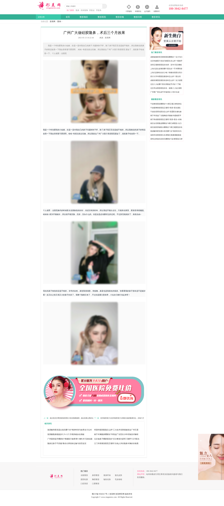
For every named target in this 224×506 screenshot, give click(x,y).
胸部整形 (95, 479)
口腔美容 (84, 484)
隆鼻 (77, 10)
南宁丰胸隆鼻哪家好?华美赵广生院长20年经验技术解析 (116, 434)
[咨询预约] (166, 49)
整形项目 (84, 17)
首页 (68, 17)
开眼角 (98, 10)
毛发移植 (118, 479)
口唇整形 (95, 484)
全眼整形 (84, 475)
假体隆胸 (84, 10)
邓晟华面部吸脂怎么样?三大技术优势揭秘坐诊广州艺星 (116, 430)
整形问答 (138, 17)
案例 (59, 21)
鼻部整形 (95, 475)
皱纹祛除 (107, 479)
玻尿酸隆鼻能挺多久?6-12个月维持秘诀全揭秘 (65, 434)
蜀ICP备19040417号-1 (100, 494)
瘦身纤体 (107, 475)
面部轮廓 (84, 479)
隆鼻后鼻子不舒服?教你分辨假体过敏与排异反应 (66, 443)
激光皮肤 (118, 475)
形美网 (52, 21)
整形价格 (120, 17)
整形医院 (102, 17)
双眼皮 (92, 10)
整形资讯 (156, 17)
